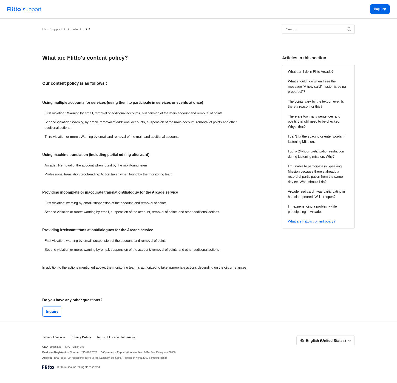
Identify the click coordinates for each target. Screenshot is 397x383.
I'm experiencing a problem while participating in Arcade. (312, 209)
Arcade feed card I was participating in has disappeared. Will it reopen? (316, 194)
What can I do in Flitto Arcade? (310, 71)
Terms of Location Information (116, 337)
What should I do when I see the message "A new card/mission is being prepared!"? (317, 86)
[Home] (24, 9)
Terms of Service (53, 337)
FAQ (87, 29)
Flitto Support (52, 29)
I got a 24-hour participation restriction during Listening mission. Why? (316, 153)
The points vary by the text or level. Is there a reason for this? (316, 104)
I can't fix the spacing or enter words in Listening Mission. (316, 139)
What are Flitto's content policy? (311, 221)
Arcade (73, 29)
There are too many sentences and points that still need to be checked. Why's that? (314, 121)
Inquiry (380, 9)
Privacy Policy (81, 337)
